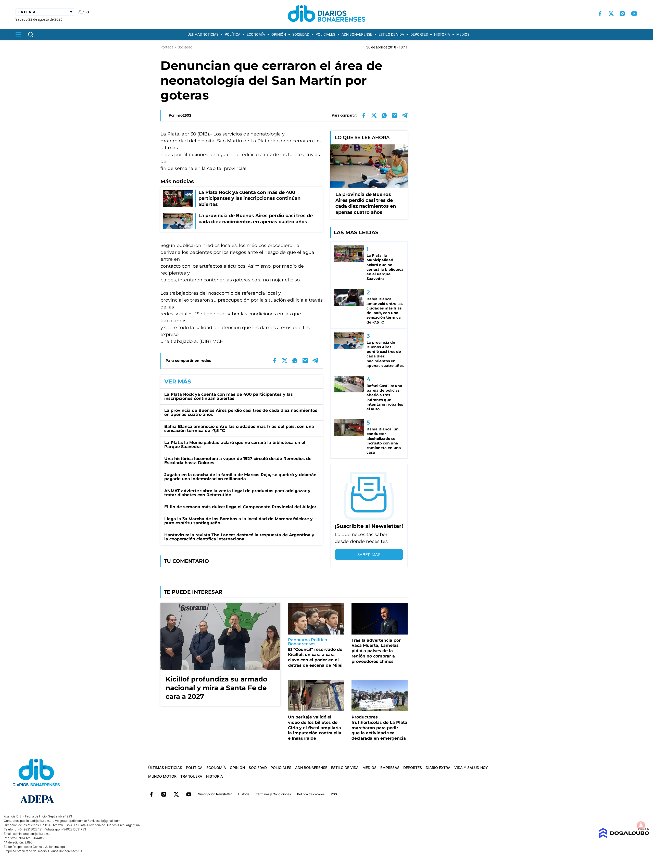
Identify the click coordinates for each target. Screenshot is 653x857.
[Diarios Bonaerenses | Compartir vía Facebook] (364, 115)
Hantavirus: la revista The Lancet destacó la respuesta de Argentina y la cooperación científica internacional (239, 536)
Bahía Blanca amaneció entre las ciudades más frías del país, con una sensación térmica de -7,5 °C (239, 428)
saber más (368, 554)
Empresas (389, 767)
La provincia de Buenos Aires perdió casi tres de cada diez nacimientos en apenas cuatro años (240, 412)
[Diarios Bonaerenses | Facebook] (600, 13)
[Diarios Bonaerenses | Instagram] (622, 13)
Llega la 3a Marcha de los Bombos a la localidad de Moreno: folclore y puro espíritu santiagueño (238, 520)
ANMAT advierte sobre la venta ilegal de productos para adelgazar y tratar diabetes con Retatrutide (237, 492)
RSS (334, 794)
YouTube (189, 794)
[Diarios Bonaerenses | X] (611, 13)
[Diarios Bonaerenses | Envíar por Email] (394, 115)
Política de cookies (310, 794)
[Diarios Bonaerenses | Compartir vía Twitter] (374, 115)
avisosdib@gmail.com (105, 821)
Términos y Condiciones (273, 794)
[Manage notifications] (641, 825)
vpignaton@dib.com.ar (71, 821)
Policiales (325, 34)
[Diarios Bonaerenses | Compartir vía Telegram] (404, 115)
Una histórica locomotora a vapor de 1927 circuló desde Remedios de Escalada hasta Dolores (237, 460)
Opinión (278, 34)
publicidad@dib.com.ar (36, 821)
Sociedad (300, 34)
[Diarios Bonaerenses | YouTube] (634, 13)
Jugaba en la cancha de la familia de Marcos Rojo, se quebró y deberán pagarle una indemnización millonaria (240, 476)
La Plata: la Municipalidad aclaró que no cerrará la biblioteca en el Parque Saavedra (234, 444)
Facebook (151, 794)
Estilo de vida (391, 34)
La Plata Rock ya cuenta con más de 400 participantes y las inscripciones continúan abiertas (228, 396)
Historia (442, 34)
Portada (166, 47)
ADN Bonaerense (357, 34)
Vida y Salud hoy (471, 767)
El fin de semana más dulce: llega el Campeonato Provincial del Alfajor (240, 506)
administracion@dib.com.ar (32, 834)
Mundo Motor (162, 776)
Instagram (164, 794)
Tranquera (191, 776)
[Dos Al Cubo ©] (624, 837)
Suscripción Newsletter (215, 794)
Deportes (419, 34)
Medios (462, 34)
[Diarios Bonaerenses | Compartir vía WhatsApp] (384, 115)
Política (232, 34)
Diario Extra (438, 767)
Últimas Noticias (202, 34)
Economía (256, 34)
